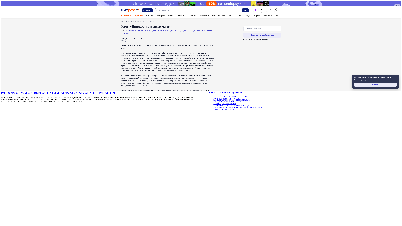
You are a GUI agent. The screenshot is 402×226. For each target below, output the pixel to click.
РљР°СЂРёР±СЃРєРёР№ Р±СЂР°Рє (226, 98)
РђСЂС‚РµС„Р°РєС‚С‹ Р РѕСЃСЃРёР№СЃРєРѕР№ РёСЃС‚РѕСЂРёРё (237, 107)
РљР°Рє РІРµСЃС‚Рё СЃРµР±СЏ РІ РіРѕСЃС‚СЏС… (232, 100)
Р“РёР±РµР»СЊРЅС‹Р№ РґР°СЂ (225, 109)
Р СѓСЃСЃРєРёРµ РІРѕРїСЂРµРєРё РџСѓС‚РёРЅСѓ (231, 96)
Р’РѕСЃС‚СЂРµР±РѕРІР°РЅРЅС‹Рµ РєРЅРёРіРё (226, 93)
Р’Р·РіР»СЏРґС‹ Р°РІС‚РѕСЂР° (224, 104)
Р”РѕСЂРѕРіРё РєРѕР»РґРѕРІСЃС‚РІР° (227, 102)
